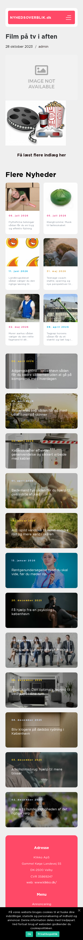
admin (43, 47)
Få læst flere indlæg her (41, 155)
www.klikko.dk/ (45, 882)
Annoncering (41, 904)
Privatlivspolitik (47, 934)
